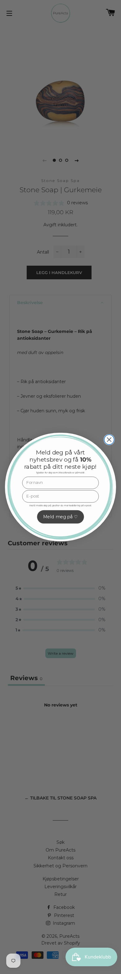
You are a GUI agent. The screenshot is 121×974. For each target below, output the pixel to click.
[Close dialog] (109, 440)
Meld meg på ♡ (60, 517)
